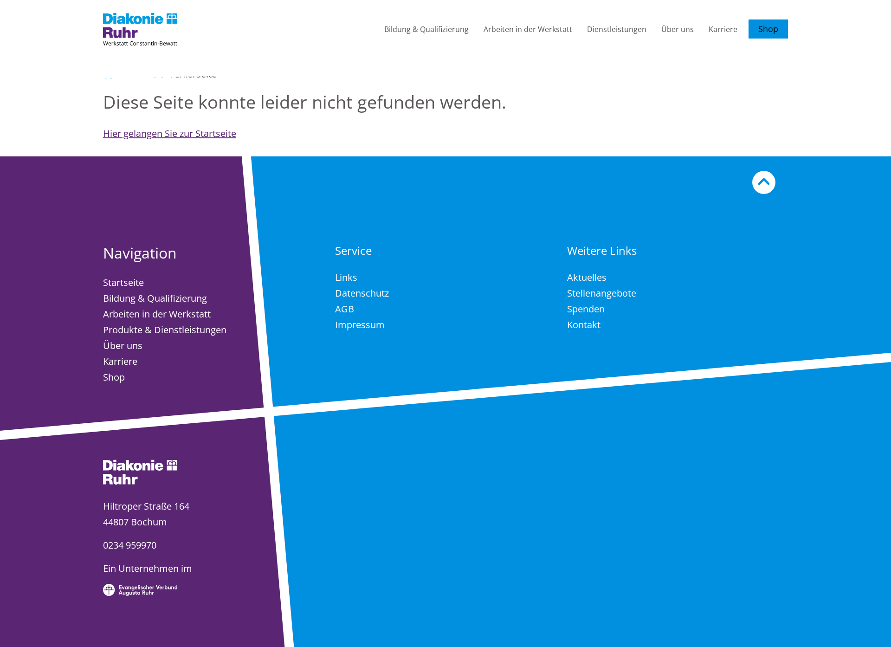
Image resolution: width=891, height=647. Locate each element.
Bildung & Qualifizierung (426, 29)
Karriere (723, 29)
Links (346, 277)
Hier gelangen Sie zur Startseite (169, 133)
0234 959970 (129, 545)
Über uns (677, 29)
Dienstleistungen (616, 29)
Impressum (360, 324)
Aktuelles (587, 277)
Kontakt (583, 324)
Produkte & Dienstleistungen (164, 330)
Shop (768, 28)
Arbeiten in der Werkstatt (528, 29)
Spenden (586, 309)
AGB (344, 309)
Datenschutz (362, 293)
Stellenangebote (601, 293)
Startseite (123, 282)
